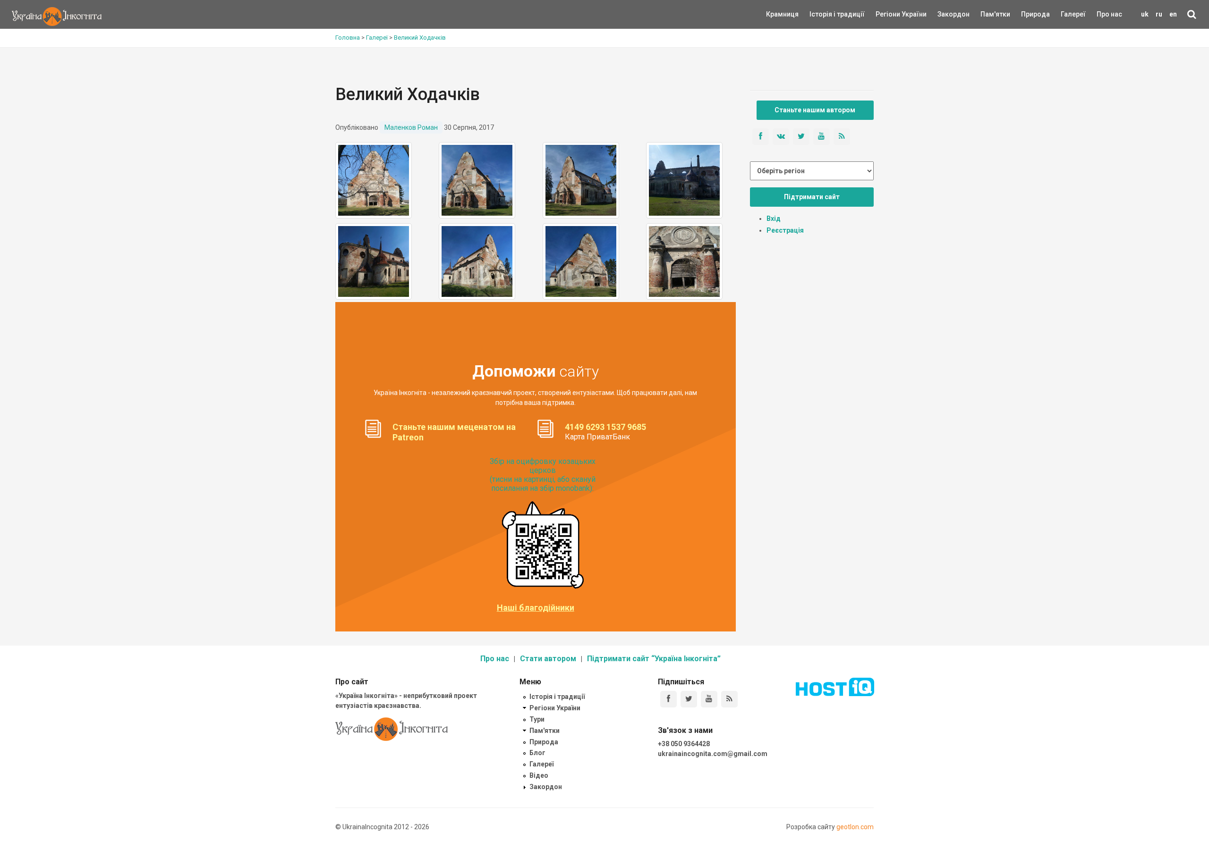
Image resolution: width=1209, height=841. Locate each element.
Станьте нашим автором (815, 110)
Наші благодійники (535, 608)
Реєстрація (785, 230)
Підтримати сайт (812, 197)
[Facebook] (668, 699)
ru (1159, 14)
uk (1145, 14)
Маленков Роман (411, 127)
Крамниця (782, 14)
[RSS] (729, 699)
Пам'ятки (988, 14)
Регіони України (888, 14)
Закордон (945, 14)
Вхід (773, 218)
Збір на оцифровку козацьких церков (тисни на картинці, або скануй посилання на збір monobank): (543, 475)
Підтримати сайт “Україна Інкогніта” (654, 658)
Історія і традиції (823, 14)
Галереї (1073, 14)
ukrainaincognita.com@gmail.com (712, 753)
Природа (1028, 14)
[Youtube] (709, 699)
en (1173, 14)
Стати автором (548, 658)
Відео (538, 775)
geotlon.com (855, 827)
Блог (537, 753)
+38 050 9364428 (684, 744)
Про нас (1109, 14)
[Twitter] (689, 699)
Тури (537, 719)
